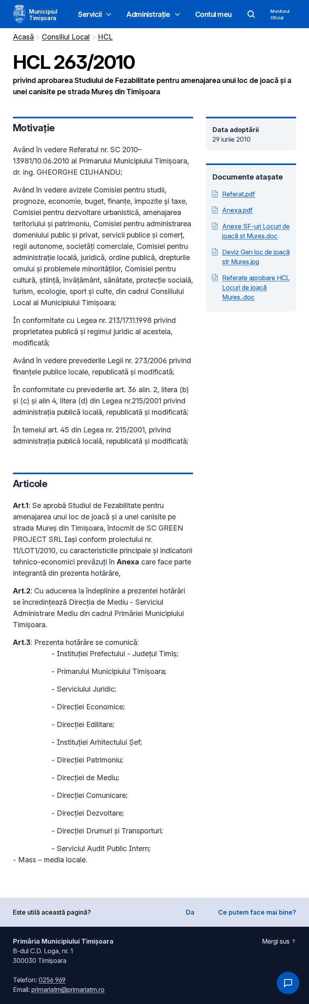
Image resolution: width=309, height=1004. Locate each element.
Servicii (89, 14)
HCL (105, 37)
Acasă (23, 37)
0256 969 (52, 980)
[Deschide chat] (288, 983)
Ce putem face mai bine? (257, 912)
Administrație (148, 14)
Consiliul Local (66, 37)
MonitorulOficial (280, 14)
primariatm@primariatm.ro (68, 989)
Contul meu (213, 14)
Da (190, 912)
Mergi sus (276, 941)
